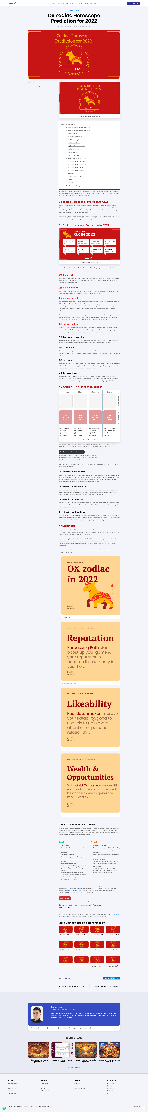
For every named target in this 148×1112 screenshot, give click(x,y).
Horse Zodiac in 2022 (81, 950)
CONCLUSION (70, 174)
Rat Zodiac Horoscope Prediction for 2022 (113, 965)
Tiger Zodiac (75, 304)
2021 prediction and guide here (81, 195)
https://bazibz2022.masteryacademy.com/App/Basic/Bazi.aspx (78, 458)
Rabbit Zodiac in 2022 (65, 965)
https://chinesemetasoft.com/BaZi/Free (71, 460)
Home (53, 3)
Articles (78, 3)
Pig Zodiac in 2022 (64, 934)
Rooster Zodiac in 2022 (97, 934)
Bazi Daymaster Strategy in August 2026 (86, 1061)
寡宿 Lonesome (72, 152)
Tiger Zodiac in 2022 (81, 965)
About (86, 3)
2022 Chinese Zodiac (64, 978)
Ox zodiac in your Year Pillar (76, 161)
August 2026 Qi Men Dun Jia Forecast (62, 1061)
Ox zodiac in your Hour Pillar (76, 170)
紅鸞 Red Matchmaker (75, 137)
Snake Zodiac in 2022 (97, 950)
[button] (51, 82)
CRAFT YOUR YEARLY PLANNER (74, 177)
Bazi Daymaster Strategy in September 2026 (38, 1061)
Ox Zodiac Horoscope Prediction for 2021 (78, 127)
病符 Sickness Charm (74, 155)
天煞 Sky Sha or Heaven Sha (76, 146)
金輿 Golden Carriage (74, 143)
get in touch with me (74, 890)
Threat (70, 183)
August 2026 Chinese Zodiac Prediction (109, 1061)
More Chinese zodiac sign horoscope (77, 186)
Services (59, 3)
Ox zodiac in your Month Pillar (77, 164)
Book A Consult (64, 898)
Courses (68, 3)
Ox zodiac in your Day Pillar (76, 167)
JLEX (139, 1106)
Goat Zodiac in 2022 (65, 950)
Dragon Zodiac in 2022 (113, 950)
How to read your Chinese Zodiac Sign (71, 452)
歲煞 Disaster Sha (73, 149)
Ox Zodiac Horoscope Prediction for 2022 (78, 131)
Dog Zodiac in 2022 (80, 934)
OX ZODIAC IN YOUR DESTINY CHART (76, 158)
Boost (70, 180)
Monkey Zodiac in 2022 (113, 934)
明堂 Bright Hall (72, 134)
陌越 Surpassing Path (74, 140)
